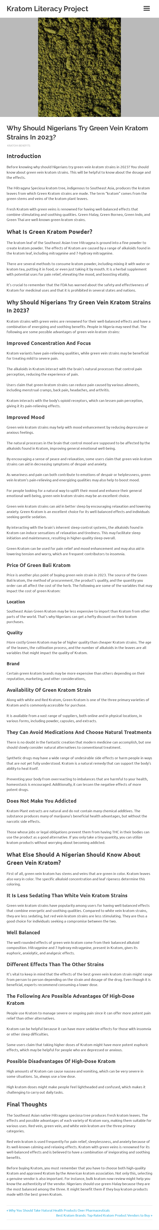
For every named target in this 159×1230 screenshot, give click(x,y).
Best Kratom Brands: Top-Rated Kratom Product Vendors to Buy (103, 1215)
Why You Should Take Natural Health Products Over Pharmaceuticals (59, 1210)
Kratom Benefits (18, 145)
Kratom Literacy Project (47, 8)
